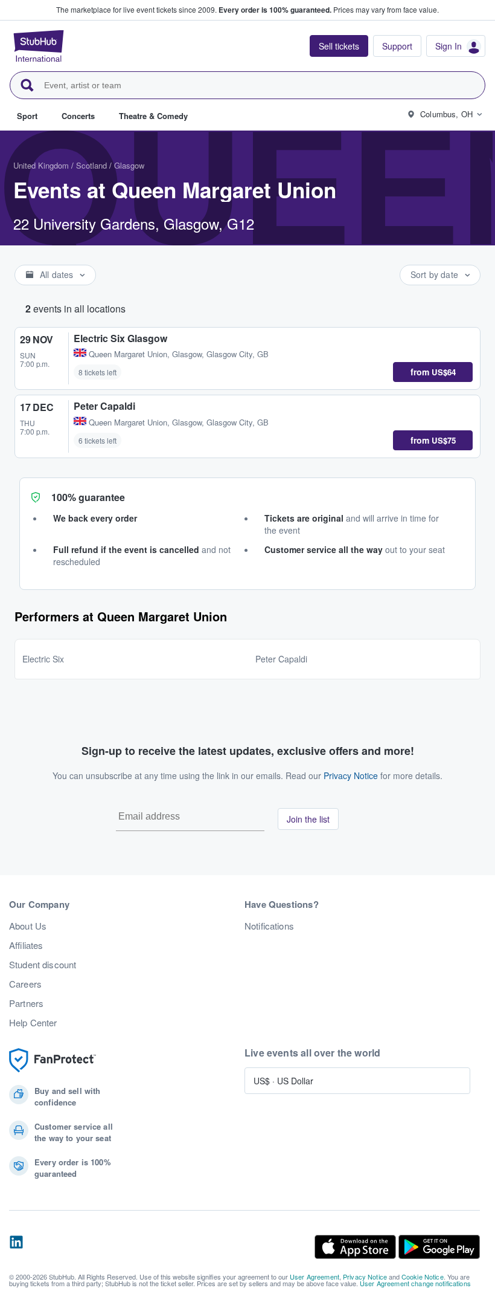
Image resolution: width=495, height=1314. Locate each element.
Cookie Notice (422, 1276)
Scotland (91, 165)
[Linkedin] (16, 1247)
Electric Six (43, 659)
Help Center (33, 1023)
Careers (25, 984)
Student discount (42, 964)
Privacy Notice (351, 775)
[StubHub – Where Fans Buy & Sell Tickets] (39, 46)
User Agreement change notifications (415, 1283)
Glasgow (129, 165)
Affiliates (26, 945)
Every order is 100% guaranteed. (275, 9)
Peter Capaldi (281, 659)
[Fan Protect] (52, 1060)
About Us (27, 926)
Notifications (269, 926)
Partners (26, 1003)
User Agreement (314, 1276)
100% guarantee (88, 497)
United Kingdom (41, 165)
